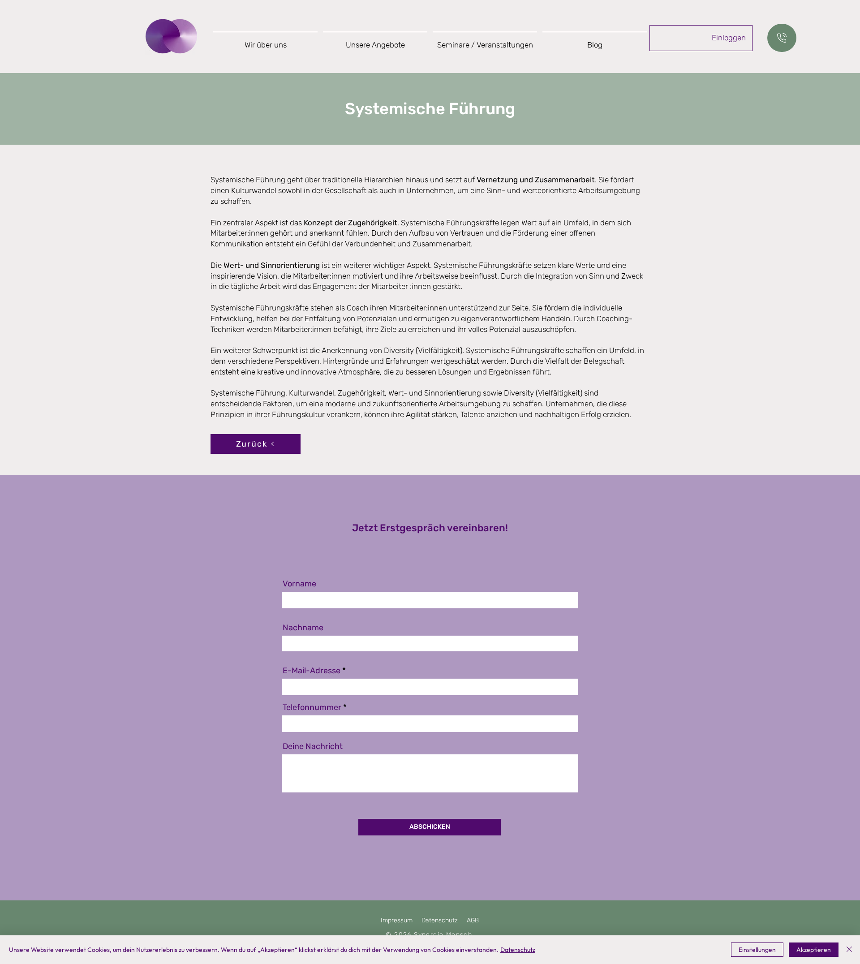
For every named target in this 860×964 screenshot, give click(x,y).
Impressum (397, 920)
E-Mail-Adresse (311, 671)
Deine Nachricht (313, 746)
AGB (473, 920)
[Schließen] (849, 949)
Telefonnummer (312, 707)
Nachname (303, 628)
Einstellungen (757, 950)
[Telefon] (781, 38)
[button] (375, 41)
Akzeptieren (813, 950)
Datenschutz (439, 920)
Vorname (299, 584)
